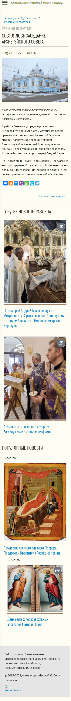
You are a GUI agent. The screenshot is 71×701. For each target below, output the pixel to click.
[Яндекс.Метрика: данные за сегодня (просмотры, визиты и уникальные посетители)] (13, 688)
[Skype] (32, 183)
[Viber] (21, 183)
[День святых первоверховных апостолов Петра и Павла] (35, 588)
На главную (10, 18)
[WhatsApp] (26, 183)
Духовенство (29, 18)
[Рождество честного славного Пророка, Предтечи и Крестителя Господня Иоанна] (35, 502)
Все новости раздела (52, 196)
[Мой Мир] (16, 183)
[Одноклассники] (10, 183)
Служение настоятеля (16, 22)
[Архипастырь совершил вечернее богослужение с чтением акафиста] (35, 378)
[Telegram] (37, 183)
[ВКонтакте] (5, 183)
